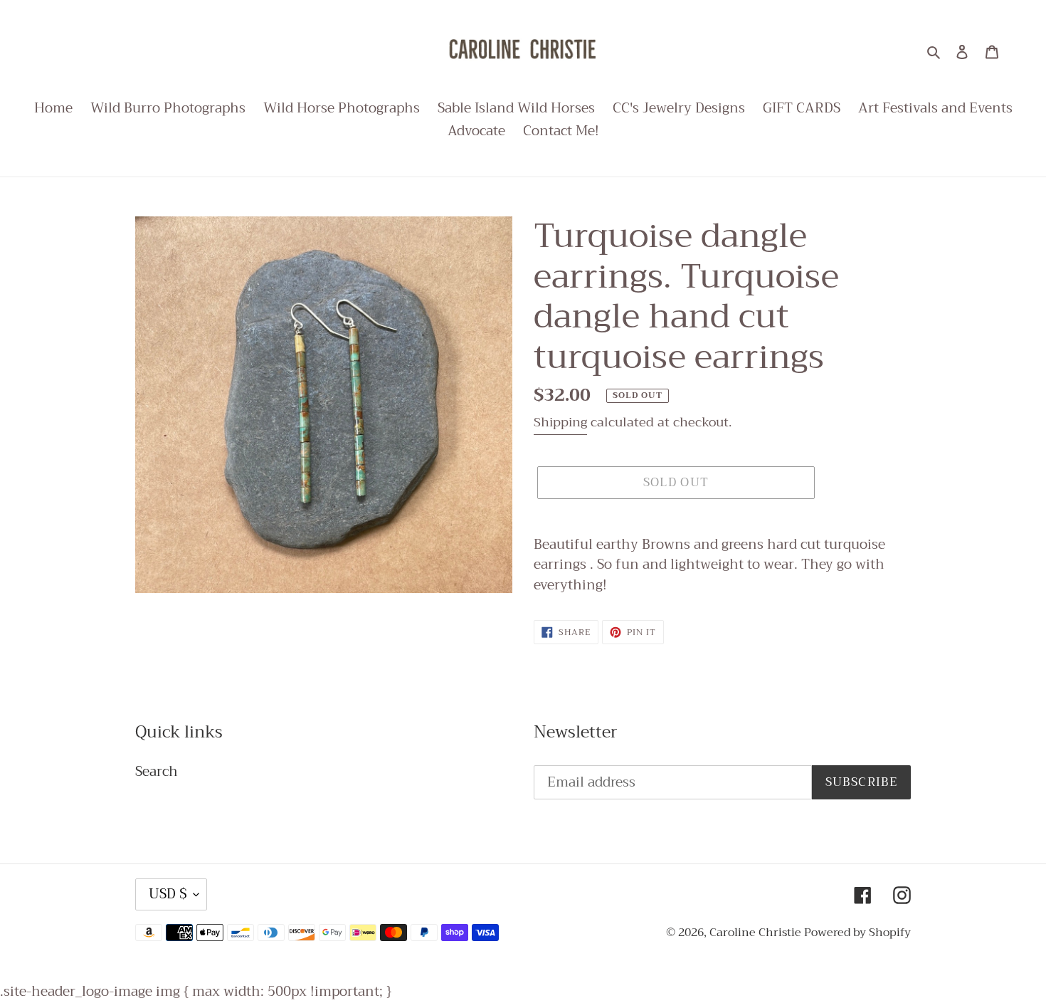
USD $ (167, 893)
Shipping (560, 422)
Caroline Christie (756, 932)
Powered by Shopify (857, 932)
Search (156, 771)
